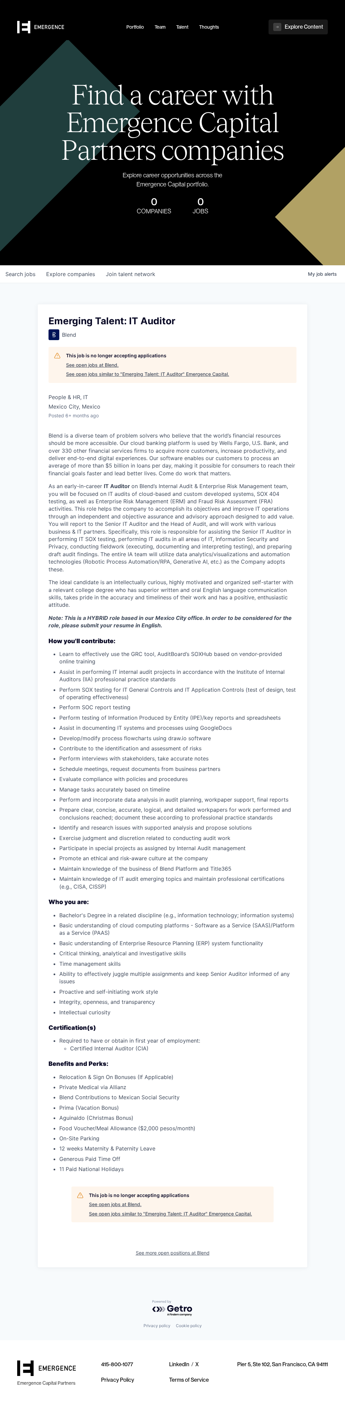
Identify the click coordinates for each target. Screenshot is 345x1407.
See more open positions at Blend (173, 1253)
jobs (20, 274)
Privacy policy (157, 1325)
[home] (67, 27)
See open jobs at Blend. (92, 365)
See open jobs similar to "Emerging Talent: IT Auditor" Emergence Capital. (147, 374)
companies (70, 274)
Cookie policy (189, 1325)
